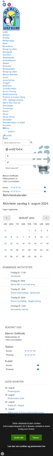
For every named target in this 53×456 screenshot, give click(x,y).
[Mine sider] (4, 1)
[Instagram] (9, 4)
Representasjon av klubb (14, 122)
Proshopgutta (14, 391)
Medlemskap (8, 40)
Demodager (8, 105)
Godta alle (18, 437)
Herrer (5, 114)
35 (5, 256)
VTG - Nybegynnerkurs (13, 99)
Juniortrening (8, 80)
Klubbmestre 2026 (16, 398)
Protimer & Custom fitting (14, 97)
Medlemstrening (10, 94)
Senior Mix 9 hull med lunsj (23, 284)
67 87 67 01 (15, 191)
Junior (5, 77)
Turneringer (8, 108)
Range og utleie (10, 49)
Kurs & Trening (9, 91)
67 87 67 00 (15, 187)
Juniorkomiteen (9, 88)
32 (5, 236)
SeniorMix (7, 119)
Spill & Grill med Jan (12, 102)
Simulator (7, 125)
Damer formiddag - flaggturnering (26, 301)
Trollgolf (6, 82)
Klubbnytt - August (16, 405)
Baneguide (7, 51)
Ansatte (6, 37)
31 (5, 230)
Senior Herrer (9, 116)
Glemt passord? (12, 168)
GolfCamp (7, 85)
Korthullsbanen (9, 60)
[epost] (45, 187)
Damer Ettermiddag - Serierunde (25, 292)
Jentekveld (15, 276)
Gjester (6, 63)
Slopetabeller (8, 57)
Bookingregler (9, 68)
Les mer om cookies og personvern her (26, 446)
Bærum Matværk (10, 74)
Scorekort (7, 54)
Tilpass (35, 437)
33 (5, 243)
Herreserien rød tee (19, 309)
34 (5, 249)
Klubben (6, 34)
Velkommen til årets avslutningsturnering (26, 412)
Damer (6, 111)
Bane (5, 43)
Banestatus (8, 46)
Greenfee (7, 66)
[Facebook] (4, 4)
